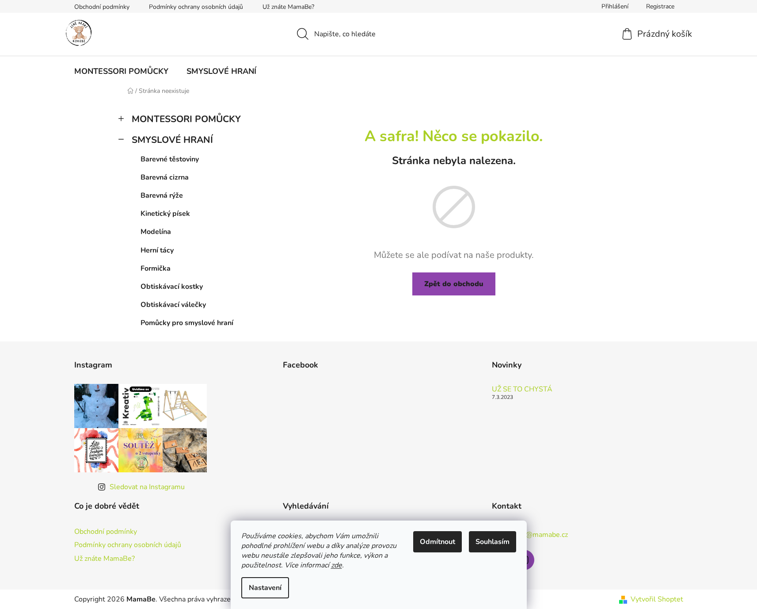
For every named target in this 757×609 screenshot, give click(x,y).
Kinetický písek (165, 213)
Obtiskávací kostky (172, 286)
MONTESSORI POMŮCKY (186, 119)
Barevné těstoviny (170, 159)
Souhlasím (493, 542)
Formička (156, 268)
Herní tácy (157, 250)
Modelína (156, 232)
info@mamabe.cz (541, 535)
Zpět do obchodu (453, 284)
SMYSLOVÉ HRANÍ (172, 140)
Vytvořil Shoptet (657, 599)
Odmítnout (437, 542)
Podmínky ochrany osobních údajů (196, 7)
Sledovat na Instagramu (147, 487)
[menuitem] (121, 71)
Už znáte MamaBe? (288, 7)
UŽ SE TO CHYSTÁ (522, 390)
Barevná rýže (162, 195)
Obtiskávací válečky (173, 305)
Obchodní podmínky (101, 7)
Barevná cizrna (165, 177)
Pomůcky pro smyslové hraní (187, 323)
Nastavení (265, 588)
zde (336, 565)
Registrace (660, 6)
